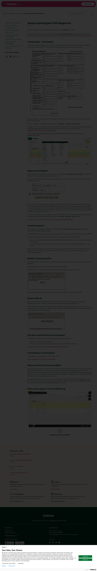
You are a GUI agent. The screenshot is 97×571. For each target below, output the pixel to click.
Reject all (85, 559)
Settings (4, 566)
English (4, 547)
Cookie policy (11, 566)
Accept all (85, 556)
